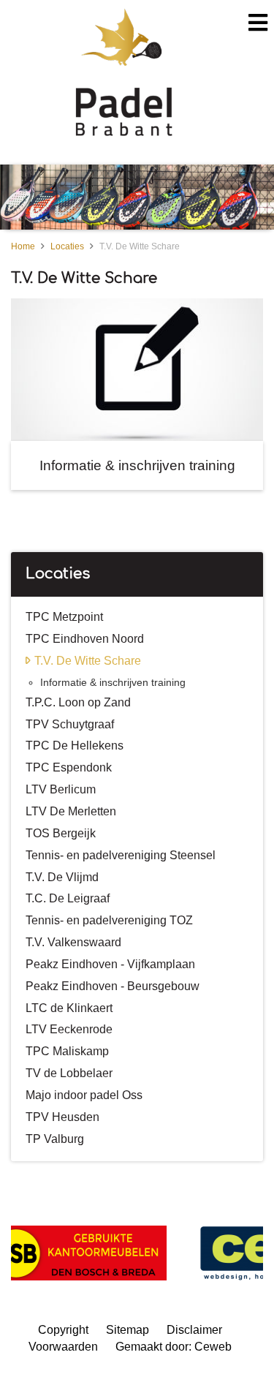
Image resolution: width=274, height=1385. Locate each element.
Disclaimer (194, 1330)
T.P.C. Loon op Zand (78, 702)
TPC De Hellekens (74, 745)
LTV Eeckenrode (69, 1029)
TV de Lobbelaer (69, 1073)
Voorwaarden (63, 1346)
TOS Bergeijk (61, 833)
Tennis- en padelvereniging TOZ (109, 920)
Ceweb (213, 1346)
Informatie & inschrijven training (113, 682)
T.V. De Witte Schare (139, 246)
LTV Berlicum (61, 789)
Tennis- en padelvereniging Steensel (121, 855)
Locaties (67, 246)
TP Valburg (55, 1139)
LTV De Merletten (71, 811)
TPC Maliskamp (67, 1051)
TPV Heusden (62, 1117)
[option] (137, 197)
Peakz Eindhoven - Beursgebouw (112, 986)
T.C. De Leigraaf (68, 898)
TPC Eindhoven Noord (85, 639)
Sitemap (127, 1330)
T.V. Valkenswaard (73, 942)
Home (23, 246)
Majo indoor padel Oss (84, 1095)
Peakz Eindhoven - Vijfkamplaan (110, 964)
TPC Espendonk (69, 767)
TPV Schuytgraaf (70, 724)
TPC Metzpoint (64, 617)
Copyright (63, 1330)
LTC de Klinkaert (69, 1008)
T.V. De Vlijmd (62, 877)
